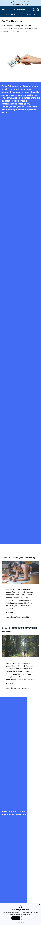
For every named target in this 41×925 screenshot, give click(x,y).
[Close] (39, 905)
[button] (3, 9)
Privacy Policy (27, 914)
